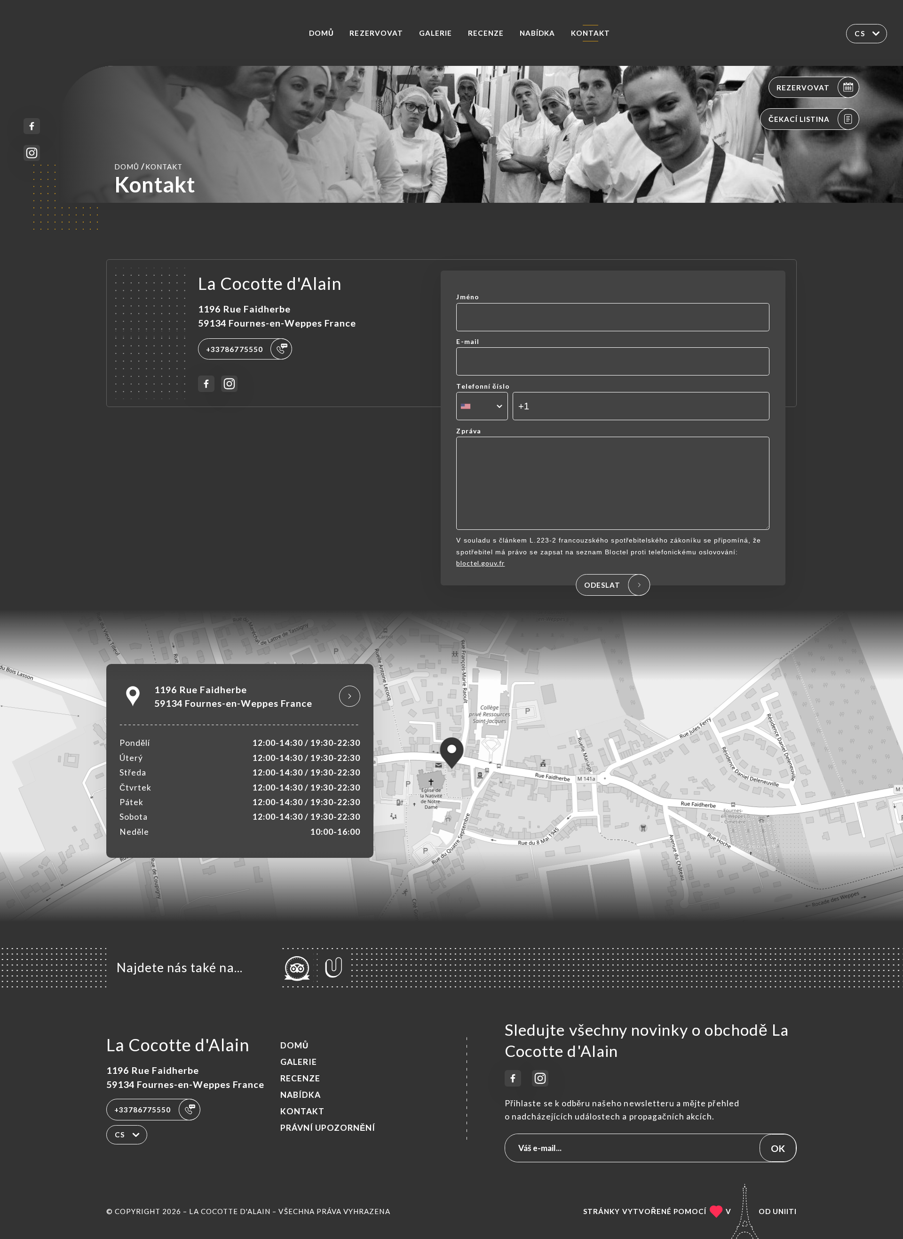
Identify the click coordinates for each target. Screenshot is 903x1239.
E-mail (467, 341)
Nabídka (537, 33)
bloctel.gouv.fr (480, 563)
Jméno (467, 297)
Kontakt (590, 33)
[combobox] (482, 406)
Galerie (435, 33)
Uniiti (785, 1211)
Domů (321, 33)
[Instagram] (32, 153)
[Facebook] (32, 126)
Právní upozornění (327, 1128)
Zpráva (468, 431)
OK (778, 1148)
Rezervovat (376, 33)
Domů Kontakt (148, 166)
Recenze (486, 33)
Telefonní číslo (483, 386)
